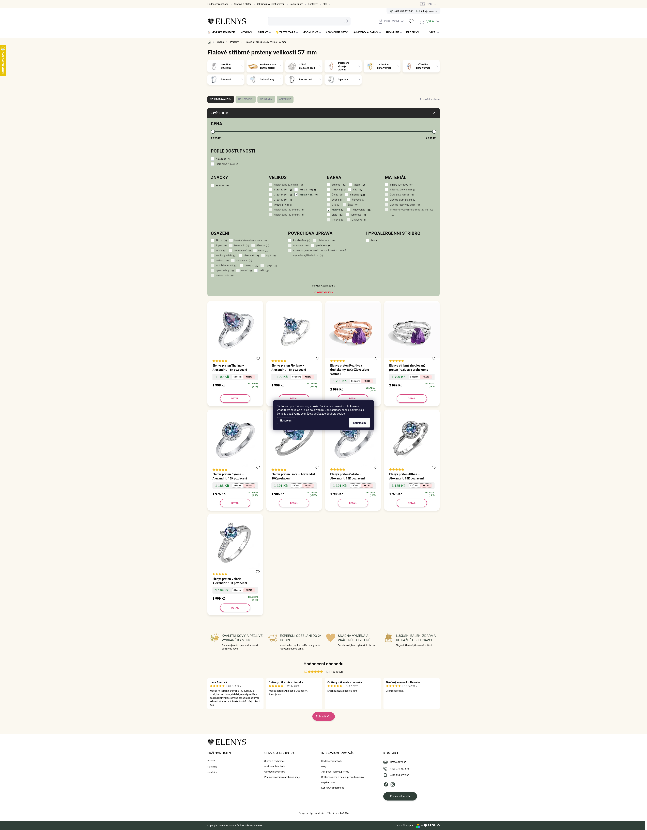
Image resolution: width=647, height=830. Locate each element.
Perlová (337, 219)
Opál (270, 255)
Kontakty (313, 4)
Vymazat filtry (325, 292)
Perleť (246, 270)
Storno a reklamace (274, 761)
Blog (325, 4)
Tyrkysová (358, 214)
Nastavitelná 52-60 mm (288, 184)
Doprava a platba (243, 4)
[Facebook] (385, 783)
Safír (263, 270)
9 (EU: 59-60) (282, 199)
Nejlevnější (245, 99)
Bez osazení (242, 250)
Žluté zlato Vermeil (401, 194)
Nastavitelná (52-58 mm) (289, 214)
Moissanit (241, 245)
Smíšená (357, 194)
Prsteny (211, 760)
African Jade (224, 275)
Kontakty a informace (332, 787)
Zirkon (221, 240)
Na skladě (223, 159)
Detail (235, 398)
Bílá (335, 204)
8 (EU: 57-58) (308, 194)
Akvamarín (243, 260)
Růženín (222, 260)
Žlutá (352, 204)
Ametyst (251, 265)
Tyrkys (271, 265)
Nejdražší (266, 99)
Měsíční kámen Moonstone (250, 240)
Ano (374, 240)
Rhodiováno (301, 240)
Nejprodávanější (220, 99)
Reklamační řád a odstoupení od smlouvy (342, 777)
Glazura (262, 245)
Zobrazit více (323, 716)
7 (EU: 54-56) (282, 194)
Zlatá (337, 214)
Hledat (346, 21)
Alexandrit (251, 255)
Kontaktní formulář (400, 796)
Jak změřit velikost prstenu (271, 4)
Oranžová (359, 219)
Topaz (221, 245)
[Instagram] (392, 783)
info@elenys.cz (398, 762)
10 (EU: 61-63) (283, 204)
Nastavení (286, 420)
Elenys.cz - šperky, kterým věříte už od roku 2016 (324, 813)
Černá (337, 194)
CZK (429, 4)
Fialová (337, 209)
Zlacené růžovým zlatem (404, 204)
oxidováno (300, 245)
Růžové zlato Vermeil (402, 189)
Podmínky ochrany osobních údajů (282, 777)
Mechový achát (225, 255)
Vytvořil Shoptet (405, 825)
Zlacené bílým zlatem (402, 199)
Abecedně (285, 99)
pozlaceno (323, 245)
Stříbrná (338, 184)
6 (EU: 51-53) (307, 189)
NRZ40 (249, 377)
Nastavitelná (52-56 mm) (289, 209)
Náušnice (212, 772)
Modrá (359, 184)
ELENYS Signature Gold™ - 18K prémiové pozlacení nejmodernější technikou (319, 253)
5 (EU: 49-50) (282, 189)
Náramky (212, 766)
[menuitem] (222, 32)
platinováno (326, 240)
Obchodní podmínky (274, 771)
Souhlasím (359, 422)
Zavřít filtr (219, 113)
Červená (358, 199)
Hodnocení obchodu (217, 4)
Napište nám (296, 4)
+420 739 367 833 (399, 768)
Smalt (220, 250)
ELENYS (222, 185)
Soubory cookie (335, 413)
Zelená (338, 199)
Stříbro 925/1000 (401, 184)
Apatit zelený (224, 270)
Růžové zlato (361, 209)
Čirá (357, 189)
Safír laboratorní (226, 265)
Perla (262, 250)
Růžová (338, 189)
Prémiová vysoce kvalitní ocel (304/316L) (411, 212)
